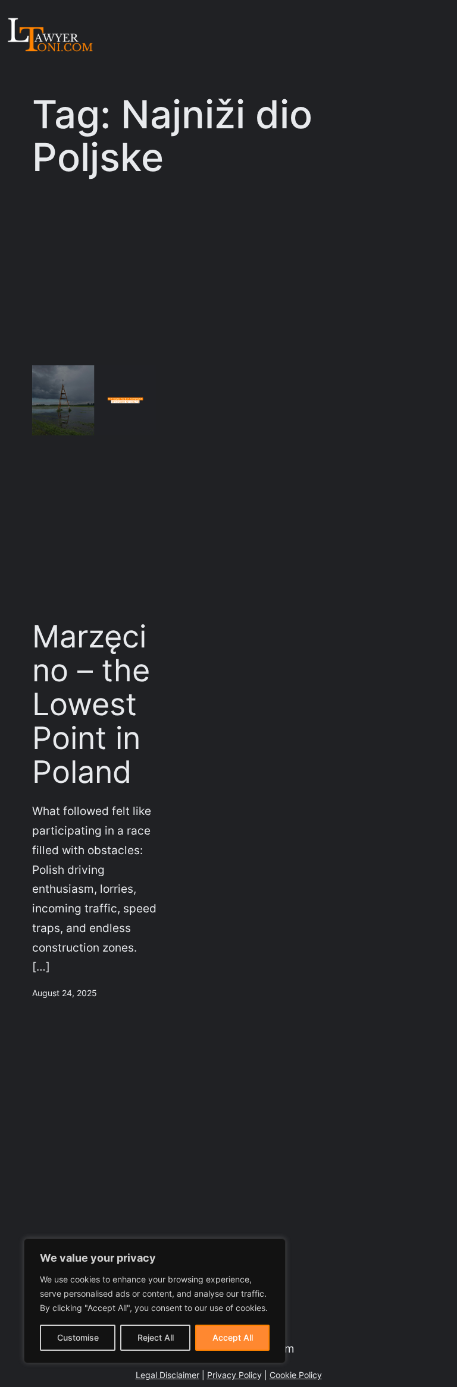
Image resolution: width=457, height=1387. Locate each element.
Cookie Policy (296, 1375)
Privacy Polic (232, 1375)
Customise (78, 1337)
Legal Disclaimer (167, 1375)
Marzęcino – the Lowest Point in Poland (91, 704)
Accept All (232, 1337)
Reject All (155, 1337)
